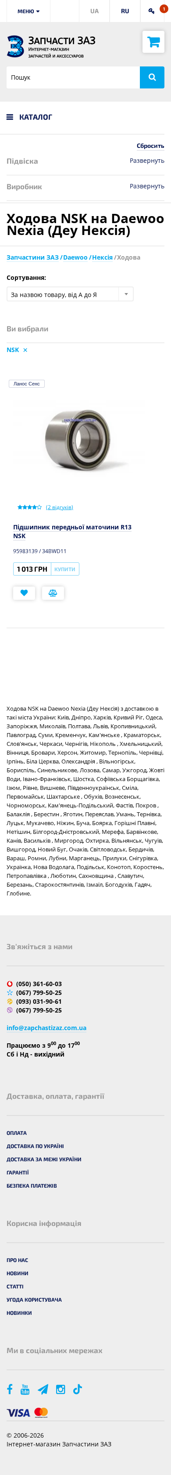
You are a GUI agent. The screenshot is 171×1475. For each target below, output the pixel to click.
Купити (64, 569)
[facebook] (10, 1389)
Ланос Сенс (27, 383)
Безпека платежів (32, 1185)
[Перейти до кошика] (153, 42)
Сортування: (26, 277)
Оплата (17, 1133)
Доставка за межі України (44, 1159)
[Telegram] (44, 1389)
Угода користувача (34, 1299)
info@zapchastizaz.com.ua (46, 1028)
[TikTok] (79, 1389)
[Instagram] (61, 1389)
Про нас (17, 1260)
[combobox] (70, 293)
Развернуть (147, 160)
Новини (17, 1273)
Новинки (19, 1313)
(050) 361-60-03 (39, 984)
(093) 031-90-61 (39, 1001)
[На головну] (15, 46)
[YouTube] (26, 1389)
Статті (15, 1286)
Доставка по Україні (35, 1146)
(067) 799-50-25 (39, 992)
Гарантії (18, 1172)
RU (125, 11)
